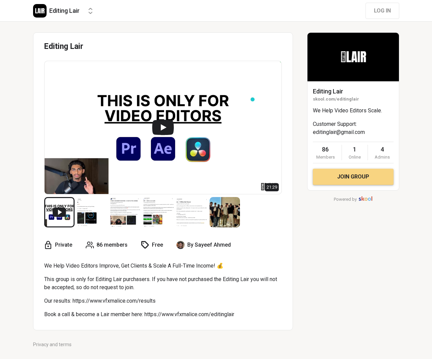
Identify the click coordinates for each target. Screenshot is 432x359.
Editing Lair (328, 91)
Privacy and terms (52, 344)
